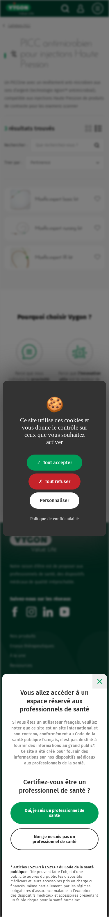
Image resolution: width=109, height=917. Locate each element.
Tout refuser (57, 481)
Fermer (99, 681)
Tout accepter (57, 462)
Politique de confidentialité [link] (54, 518)
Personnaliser (54, 500)
